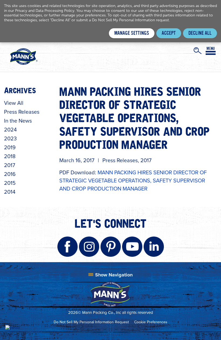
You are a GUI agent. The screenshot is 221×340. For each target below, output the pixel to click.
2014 (9, 192)
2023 (10, 138)
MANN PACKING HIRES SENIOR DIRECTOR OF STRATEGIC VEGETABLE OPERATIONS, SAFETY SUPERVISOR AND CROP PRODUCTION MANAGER (133, 180)
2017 (9, 165)
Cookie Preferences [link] (150, 322)
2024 (10, 130)
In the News (18, 121)
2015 (10, 183)
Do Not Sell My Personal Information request (130, 20)
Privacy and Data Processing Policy (44, 10)
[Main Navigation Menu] (211, 51)
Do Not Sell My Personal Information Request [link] (91, 322)
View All (13, 103)
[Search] (197, 50)
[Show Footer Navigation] (110, 274)
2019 (10, 147)
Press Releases (21, 112)
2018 (10, 156)
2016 (10, 174)
